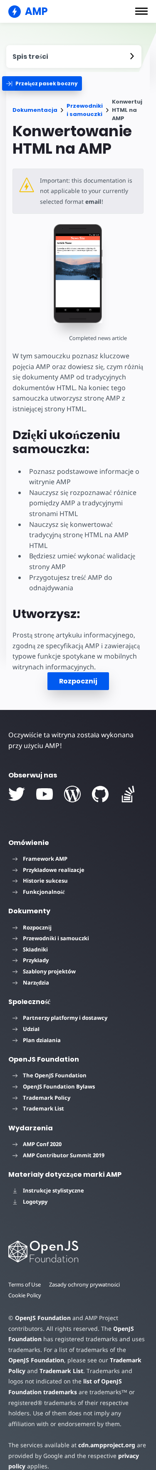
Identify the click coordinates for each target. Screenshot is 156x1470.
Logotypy (35, 1201)
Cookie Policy (24, 1295)
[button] (141, 11)
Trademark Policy (46, 1097)
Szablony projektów (49, 971)
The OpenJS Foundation (55, 1075)
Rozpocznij (78, 681)
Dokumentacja (34, 110)
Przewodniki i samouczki (85, 110)
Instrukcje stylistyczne (53, 1190)
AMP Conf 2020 (42, 1144)
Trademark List (43, 1108)
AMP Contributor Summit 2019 (63, 1155)
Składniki (35, 949)
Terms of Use (24, 1284)
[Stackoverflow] (128, 794)
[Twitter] (16, 794)
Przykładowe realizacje (53, 870)
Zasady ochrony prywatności (84, 1284)
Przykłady (36, 960)
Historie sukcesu (45, 880)
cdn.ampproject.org (106, 1445)
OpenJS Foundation (43, 1318)
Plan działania (42, 1040)
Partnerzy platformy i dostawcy (65, 1017)
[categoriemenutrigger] (42, 83)
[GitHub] (100, 794)
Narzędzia (36, 982)
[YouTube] (44, 794)
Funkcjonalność (44, 892)
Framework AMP (45, 858)
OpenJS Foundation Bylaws (59, 1086)
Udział (31, 1029)
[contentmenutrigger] (73, 56)
